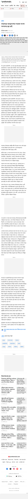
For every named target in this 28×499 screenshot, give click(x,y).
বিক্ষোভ (22, 346)
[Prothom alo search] (20, 2)
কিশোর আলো (10, 459)
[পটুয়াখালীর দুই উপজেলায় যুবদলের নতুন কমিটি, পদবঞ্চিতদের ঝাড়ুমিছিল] (22, 401)
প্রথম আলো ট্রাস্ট (22, 459)
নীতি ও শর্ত (22, 481)
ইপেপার (13, 462)
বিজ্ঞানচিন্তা (16, 459)
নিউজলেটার (16, 484)
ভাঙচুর (4, 346)
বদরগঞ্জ (9, 346)
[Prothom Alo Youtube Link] (18, 469)
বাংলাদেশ (6, 5)
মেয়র (19, 343)
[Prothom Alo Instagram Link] (14, 469)
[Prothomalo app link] (9, 476)
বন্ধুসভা (4, 462)
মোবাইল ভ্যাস (21, 462)
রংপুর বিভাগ (12, 343)
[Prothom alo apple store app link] (18, 476)
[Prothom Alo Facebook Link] (7, 469)
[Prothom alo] (6, 2)
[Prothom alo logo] (14, 457)
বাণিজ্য (17, 5)
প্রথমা (17, 462)
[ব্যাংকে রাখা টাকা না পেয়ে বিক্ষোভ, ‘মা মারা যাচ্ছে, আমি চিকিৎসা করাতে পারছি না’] (22, 446)
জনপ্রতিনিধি (5, 343)
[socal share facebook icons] (2, 36)
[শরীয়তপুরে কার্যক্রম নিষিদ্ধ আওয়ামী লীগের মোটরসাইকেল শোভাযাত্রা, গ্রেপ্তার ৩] (22, 437)
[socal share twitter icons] (5, 36)
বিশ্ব (14, 5)
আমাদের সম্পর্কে (5, 481)
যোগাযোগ (10, 484)
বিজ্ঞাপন (11, 481)
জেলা (2, 21)
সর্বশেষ (2, 5)
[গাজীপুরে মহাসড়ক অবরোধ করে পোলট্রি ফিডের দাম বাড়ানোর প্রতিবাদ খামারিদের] (22, 428)
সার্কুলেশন (16, 481)
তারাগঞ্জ (16, 340)
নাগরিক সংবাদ (4, 459)
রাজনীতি (11, 5)
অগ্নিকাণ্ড (15, 346)
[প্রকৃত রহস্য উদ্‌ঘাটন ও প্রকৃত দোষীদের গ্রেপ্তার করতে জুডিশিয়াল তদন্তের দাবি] (22, 419)
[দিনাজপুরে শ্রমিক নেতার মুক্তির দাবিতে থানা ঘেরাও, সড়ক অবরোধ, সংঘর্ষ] (22, 410)
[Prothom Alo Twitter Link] (11, 469)
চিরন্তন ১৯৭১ (8, 462)
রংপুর (4, 340)
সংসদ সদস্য (10, 340)
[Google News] (21, 469)
